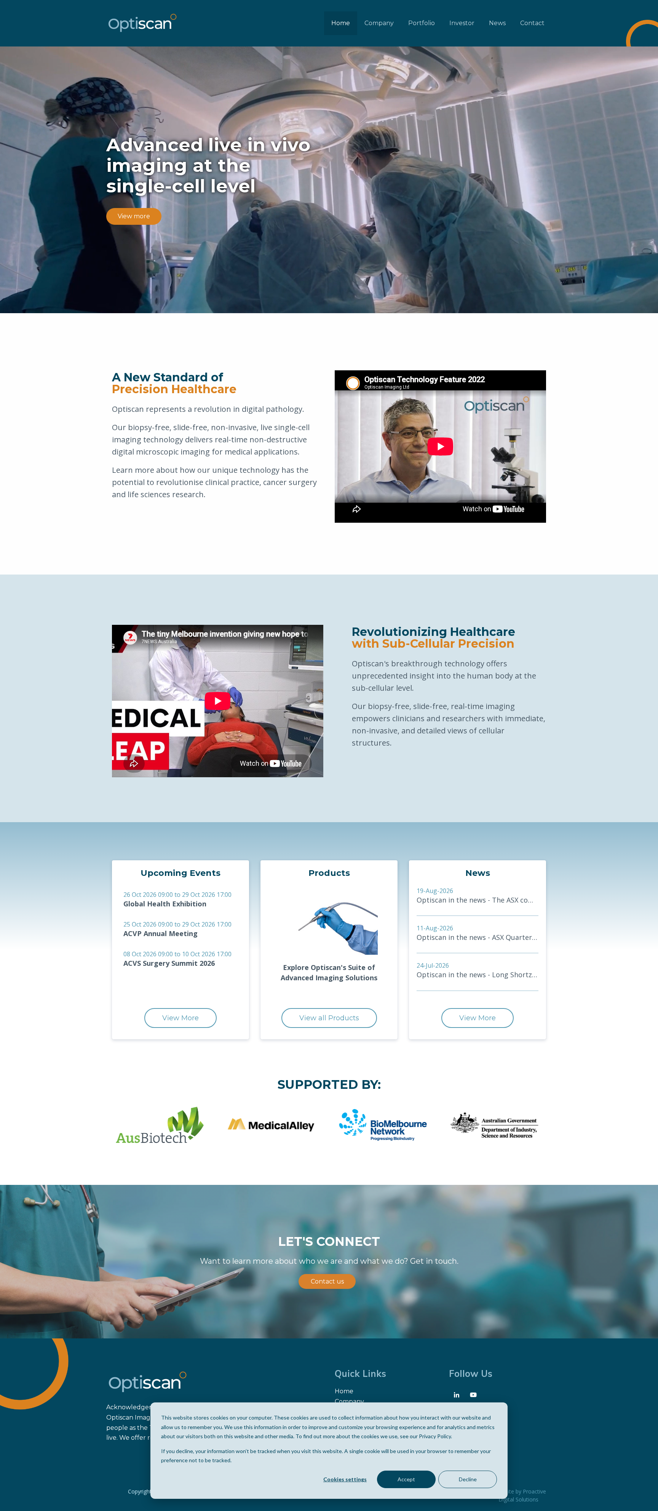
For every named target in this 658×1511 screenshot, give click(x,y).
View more (134, 216)
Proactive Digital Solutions (522, 1495)
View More (180, 1018)
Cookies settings (345, 1479)
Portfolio (421, 23)
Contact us (327, 1281)
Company (379, 23)
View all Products (329, 1018)
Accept (406, 1479)
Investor (461, 23)
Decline (468, 1479)
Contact (532, 23)
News (497, 23)
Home (340, 23)
